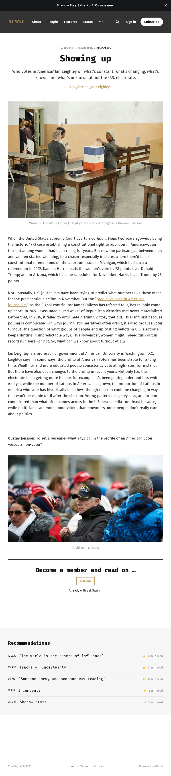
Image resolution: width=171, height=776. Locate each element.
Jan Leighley (100, 87)
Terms (84, 766)
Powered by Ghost (151, 766)
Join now (85, 580)
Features (70, 22)
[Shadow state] (85, 702)
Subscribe (151, 22)
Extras (88, 22)
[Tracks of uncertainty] (85, 667)
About (36, 22)
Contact (99, 766)
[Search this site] (117, 21)
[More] (101, 21)
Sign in (131, 22)
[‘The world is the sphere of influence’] (85, 656)
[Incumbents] (85, 690)
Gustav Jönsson (76, 87)
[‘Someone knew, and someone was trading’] (85, 679)
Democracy (103, 48)
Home (70, 766)
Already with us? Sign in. (85, 590)
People (52, 22)
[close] (165, 5)
